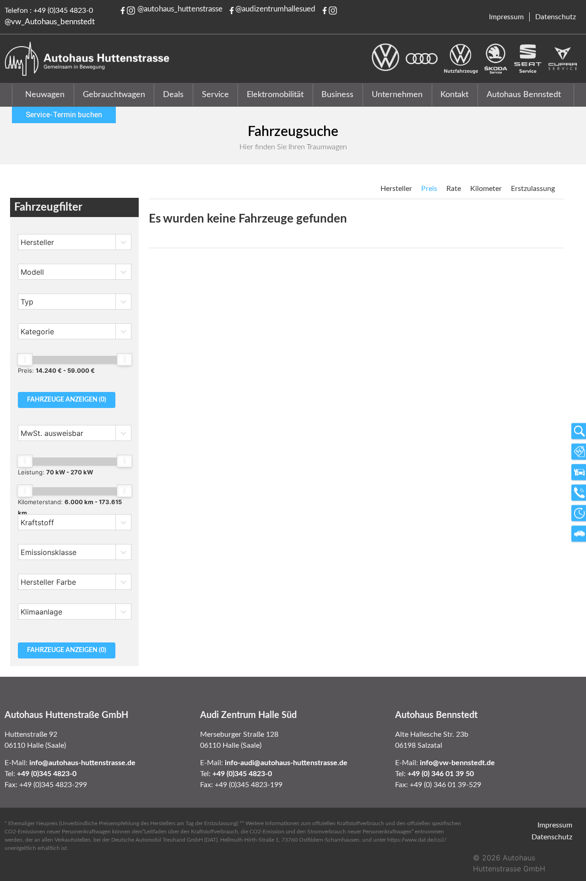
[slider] (25, 359)
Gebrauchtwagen (114, 95)
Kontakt (454, 95)
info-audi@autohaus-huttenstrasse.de (286, 763)
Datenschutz (555, 17)
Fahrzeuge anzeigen (66, 400)
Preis (429, 188)
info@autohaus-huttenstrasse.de (82, 763)
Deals (173, 95)
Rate (453, 188)
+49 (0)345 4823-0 (63, 10)
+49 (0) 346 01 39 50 (440, 774)
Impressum (506, 17)
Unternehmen (397, 95)
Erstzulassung (533, 188)
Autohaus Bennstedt (524, 95)
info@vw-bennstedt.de (457, 763)
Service (215, 95)
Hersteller (396, 188)
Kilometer (486, 188)
